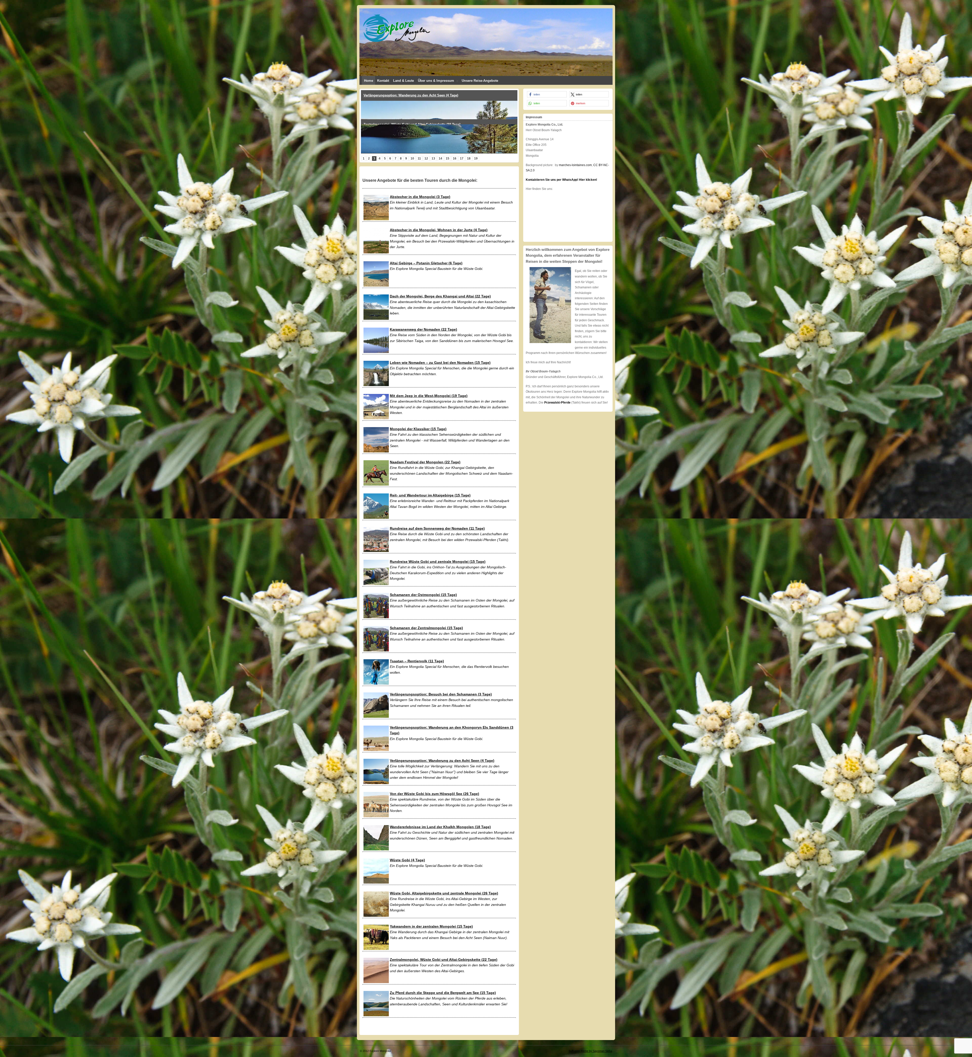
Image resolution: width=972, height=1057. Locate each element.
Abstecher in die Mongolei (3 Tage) (420, 197)
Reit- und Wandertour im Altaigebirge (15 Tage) (430, 495)
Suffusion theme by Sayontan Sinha (590, 1050)
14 (440, 158)
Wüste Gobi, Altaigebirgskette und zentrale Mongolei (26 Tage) (444, 893)
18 (469, 158)
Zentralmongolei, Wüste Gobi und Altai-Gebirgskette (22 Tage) (443, 960)
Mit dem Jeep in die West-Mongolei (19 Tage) (429, 396)
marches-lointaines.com (575, 165)
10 (412, 158)
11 (419, 158)
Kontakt (383, 81)
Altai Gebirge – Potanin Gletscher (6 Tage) (426, 263)
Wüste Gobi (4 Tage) (407, 860)
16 (454, 158)
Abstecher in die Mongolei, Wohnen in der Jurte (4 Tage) (439, 230)
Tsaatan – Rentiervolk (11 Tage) (417, 661)
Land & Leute (403, 81)
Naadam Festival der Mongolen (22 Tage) (425, 462)
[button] (547, 94)
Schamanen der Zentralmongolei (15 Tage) (426, 628)
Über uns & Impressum (436, 81)
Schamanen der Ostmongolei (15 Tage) (423, 595)
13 (433, 158)
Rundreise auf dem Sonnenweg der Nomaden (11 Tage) (437, 528)
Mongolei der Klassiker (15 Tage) (389, 95)
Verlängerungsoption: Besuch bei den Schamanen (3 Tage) (441, 694)
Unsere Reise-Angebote (480, 81)
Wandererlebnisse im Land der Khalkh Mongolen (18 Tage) (440, 827)
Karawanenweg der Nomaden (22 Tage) (423, 329)
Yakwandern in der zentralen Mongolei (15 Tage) (431, 926)
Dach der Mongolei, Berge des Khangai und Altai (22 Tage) (440, 296)
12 (426, 158)
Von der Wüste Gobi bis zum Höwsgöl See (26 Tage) (434, 794)
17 (461, 158)
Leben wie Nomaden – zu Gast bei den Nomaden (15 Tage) (440, 363)
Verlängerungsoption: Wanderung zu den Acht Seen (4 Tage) (442, 761)
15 (447, 158)
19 (476, 158)
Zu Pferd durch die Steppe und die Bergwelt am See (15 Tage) (443, 993)
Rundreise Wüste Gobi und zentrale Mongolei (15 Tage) (437, 562)
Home (368, 81)
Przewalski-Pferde (557, 402)
